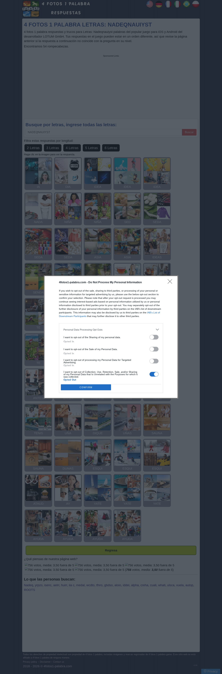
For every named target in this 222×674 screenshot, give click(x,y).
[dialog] (111, 337)
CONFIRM (86, 387)
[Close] (171, 282)
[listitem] (111, 329)
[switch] (154, 337)
